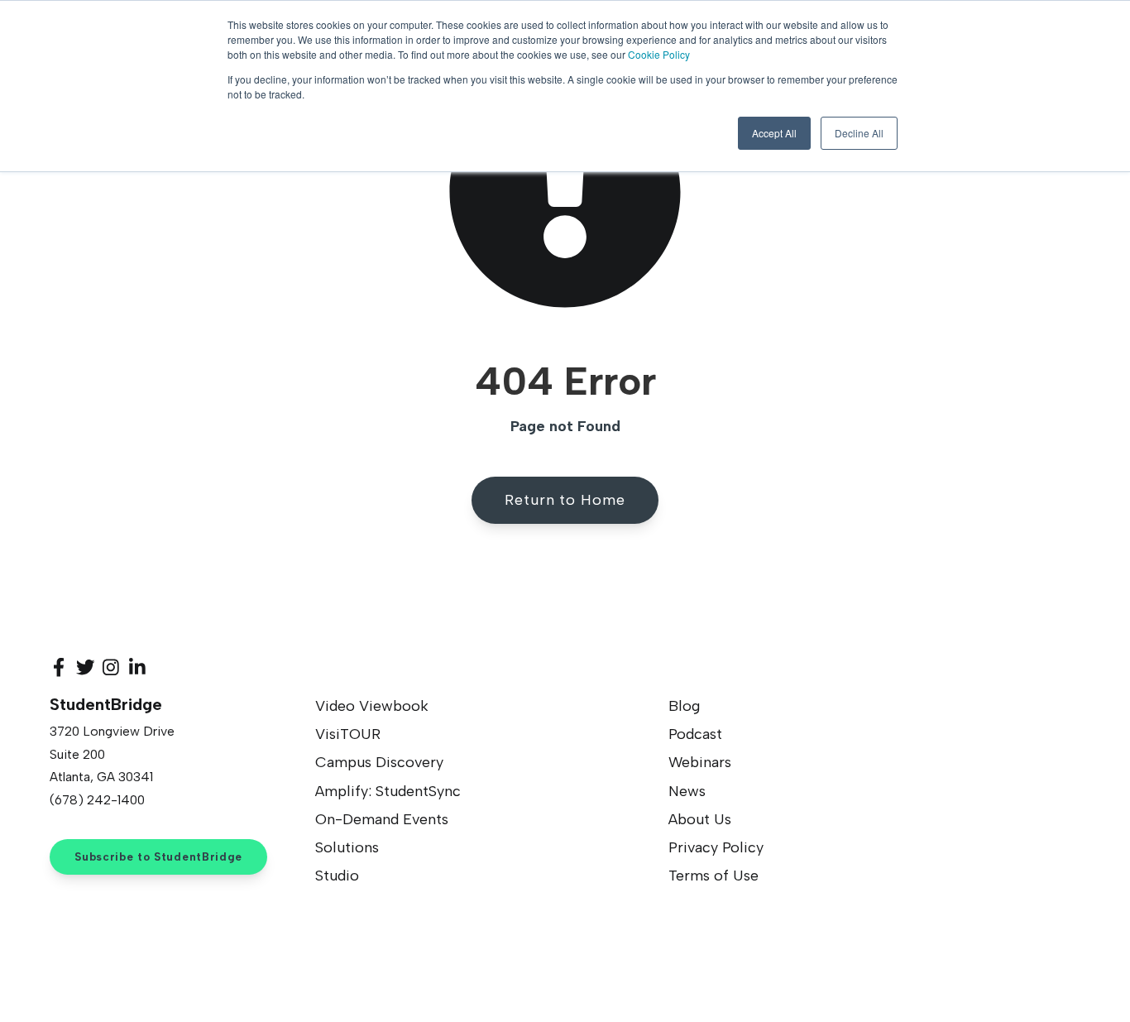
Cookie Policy (659, 54)
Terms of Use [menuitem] (713, 875)
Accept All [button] (774, 133)
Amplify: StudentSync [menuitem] (388, 791)
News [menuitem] (687, 791)
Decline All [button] (859, 133)
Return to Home (565, 500)
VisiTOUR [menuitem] (348, 734)
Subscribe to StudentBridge (158, 856)
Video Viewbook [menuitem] (372, 706)
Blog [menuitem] (684, 706)
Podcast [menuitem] (695, 734)
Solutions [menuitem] (347, 847)
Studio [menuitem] (337, 875)
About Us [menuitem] (699, 819)
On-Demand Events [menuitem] (381, 819)
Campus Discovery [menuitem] (379, 762)
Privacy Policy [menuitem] (716, 847)
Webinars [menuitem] (699, 762)
